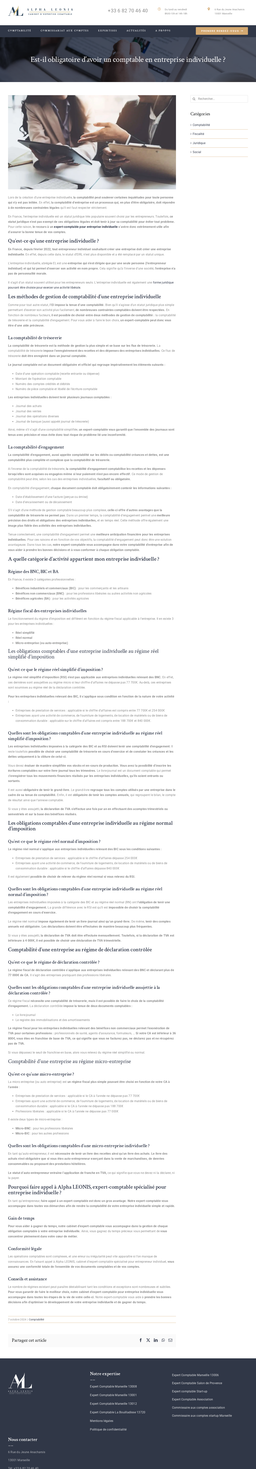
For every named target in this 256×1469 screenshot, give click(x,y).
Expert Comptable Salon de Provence (197, 1383)
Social (197, 152)
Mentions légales (101, 1421)
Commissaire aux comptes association (198, 1407)
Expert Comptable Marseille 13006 (195, 1375)
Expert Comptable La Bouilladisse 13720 (117, 1412)
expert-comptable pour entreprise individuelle (86, 227)
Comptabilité (36, 1319)
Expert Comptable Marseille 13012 (113, 1403)
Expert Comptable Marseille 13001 (113, 1395)
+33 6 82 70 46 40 (128, 10)
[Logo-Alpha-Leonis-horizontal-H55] (40, 7)
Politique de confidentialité (108, 1429)
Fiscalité (198, 134)
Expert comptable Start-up (189, 1391)
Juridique (199, 143)
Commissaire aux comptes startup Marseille (202, 1415)
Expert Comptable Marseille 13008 (113, 1386)
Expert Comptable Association (192, 1399)
